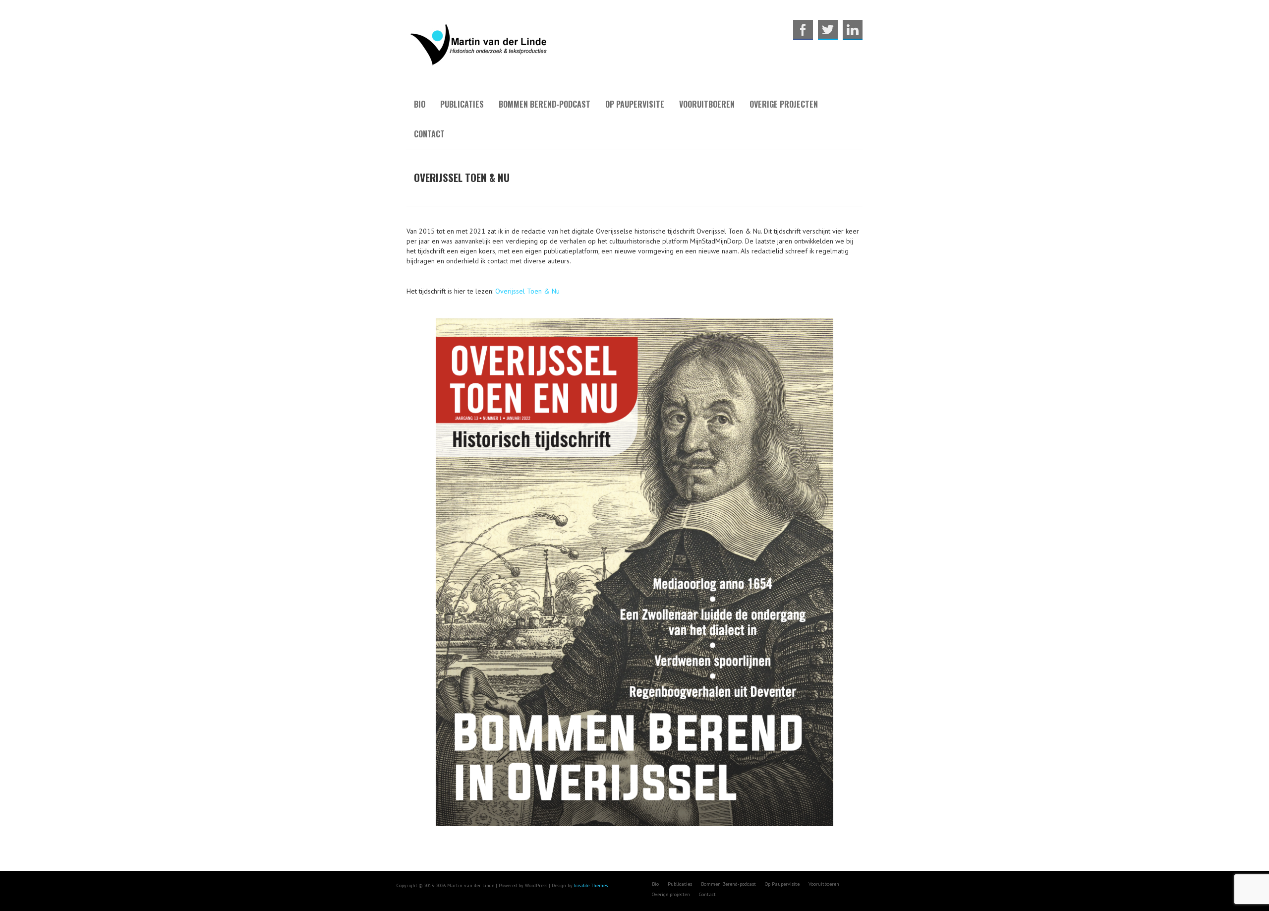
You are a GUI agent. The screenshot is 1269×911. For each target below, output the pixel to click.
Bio (419, 104)
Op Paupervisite (634, 104)
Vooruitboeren (707, 104)
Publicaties (462, 104)
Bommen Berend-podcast (544, 104)
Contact (429, 134)
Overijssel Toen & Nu (527, 291)
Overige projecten (784, 104)
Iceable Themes (591, 885)
